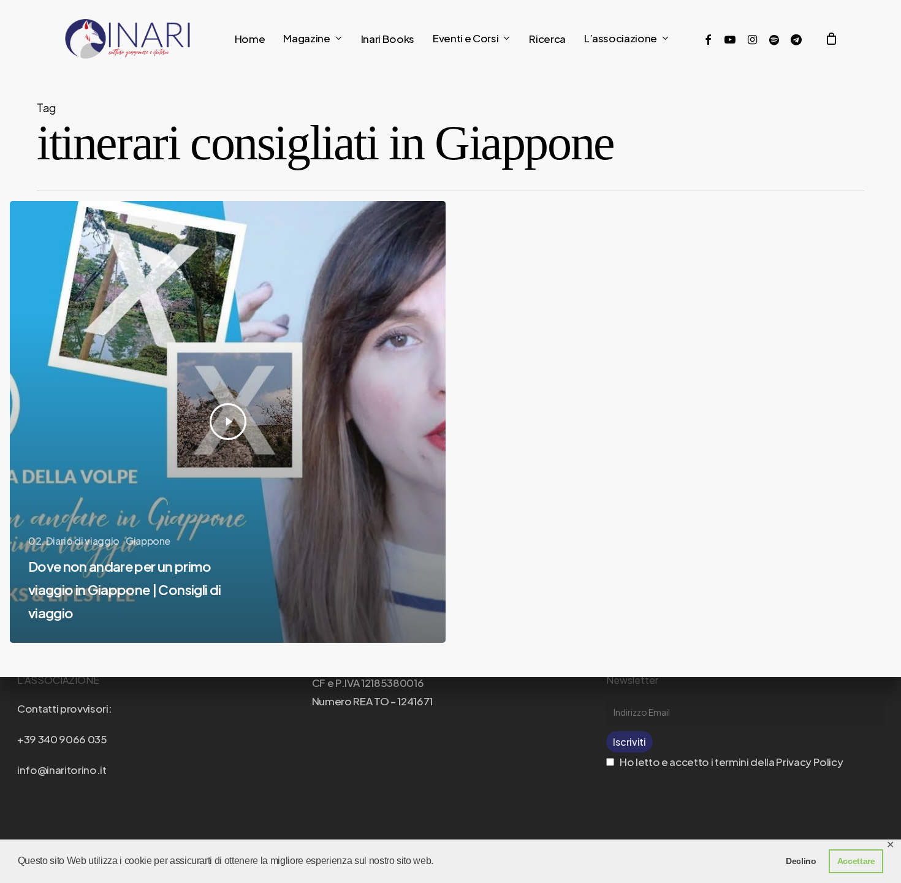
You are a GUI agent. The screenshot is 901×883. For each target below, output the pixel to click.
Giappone (148, 540)
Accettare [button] (856, 861)
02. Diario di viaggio (74, 540)
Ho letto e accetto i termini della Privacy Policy (730, 761)
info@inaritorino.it (62, 769)
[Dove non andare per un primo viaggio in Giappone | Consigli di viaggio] (228, 422)
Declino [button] (801, 861)
